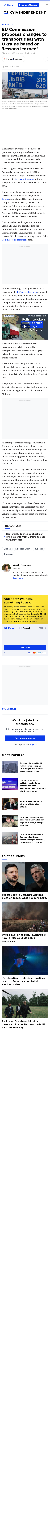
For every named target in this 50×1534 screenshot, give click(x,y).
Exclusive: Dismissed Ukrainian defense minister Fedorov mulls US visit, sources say (23, 1024)
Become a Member (28, 5)
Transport (8, 554)
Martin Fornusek (13, 66)
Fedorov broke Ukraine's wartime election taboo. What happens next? (24, 896)
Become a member (25, 738)
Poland (5, 199)
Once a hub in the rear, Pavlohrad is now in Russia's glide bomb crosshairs (24, 937)
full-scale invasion (24, 179)
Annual (26, 628)
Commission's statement (14, 240)
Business (39, 549)
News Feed (7, 25)
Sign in (33, 745)
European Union (22, 549)
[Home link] (25, 12)
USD (41, 628)
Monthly (12, 628)
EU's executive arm (27, 292)
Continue (25, 647)
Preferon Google (15, 59)
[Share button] (45, 59)
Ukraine (7, 549)
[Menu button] (47, 5)
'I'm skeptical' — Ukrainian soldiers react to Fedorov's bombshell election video (23, 981)
